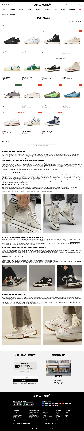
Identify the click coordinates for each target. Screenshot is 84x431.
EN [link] (2, 4)
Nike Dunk (58, 416)
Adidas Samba (59, 414)
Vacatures (15, 419)
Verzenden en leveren (47, 416)
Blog (14, 420)
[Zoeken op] (63, 5)
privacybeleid (15, 383)
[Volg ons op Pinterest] (52, 428)
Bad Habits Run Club (17, 417)
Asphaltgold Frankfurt (17, 415)
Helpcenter (45, 412)
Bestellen (45, 414)
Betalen (44, 415)
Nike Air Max (58, 417)
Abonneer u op (25, 380)
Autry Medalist (59, 419)
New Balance (68, 417)
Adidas (67, 412)
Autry (66, 415)
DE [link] (4, 4)
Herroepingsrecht (33, 414)
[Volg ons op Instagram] (32, 428)
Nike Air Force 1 (59, 412)
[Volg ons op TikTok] (37, 428)
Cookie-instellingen (33, 415)
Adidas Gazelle (59, 415)
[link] (42, 4)
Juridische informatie (33, 417)
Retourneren (45, 417)
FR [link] (8, 4)
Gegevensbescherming (34, 416)
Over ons (15, 412)
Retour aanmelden (65, 423)
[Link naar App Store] (17, 404)
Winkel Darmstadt (17, 416)
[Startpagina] (42, 395)
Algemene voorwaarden (34, 412)
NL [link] (6, 4)
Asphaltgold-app (46, 419)
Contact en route (16, 414)
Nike (66, 416)
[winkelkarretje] (81, 4)
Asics (66, 414)
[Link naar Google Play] (28, 404)
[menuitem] (8, 21)
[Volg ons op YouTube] (47, 428)
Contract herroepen (37, 423)
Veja (66, 419)
